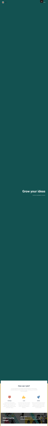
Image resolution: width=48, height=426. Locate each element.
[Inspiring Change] (4, 2)
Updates (44, 2)
